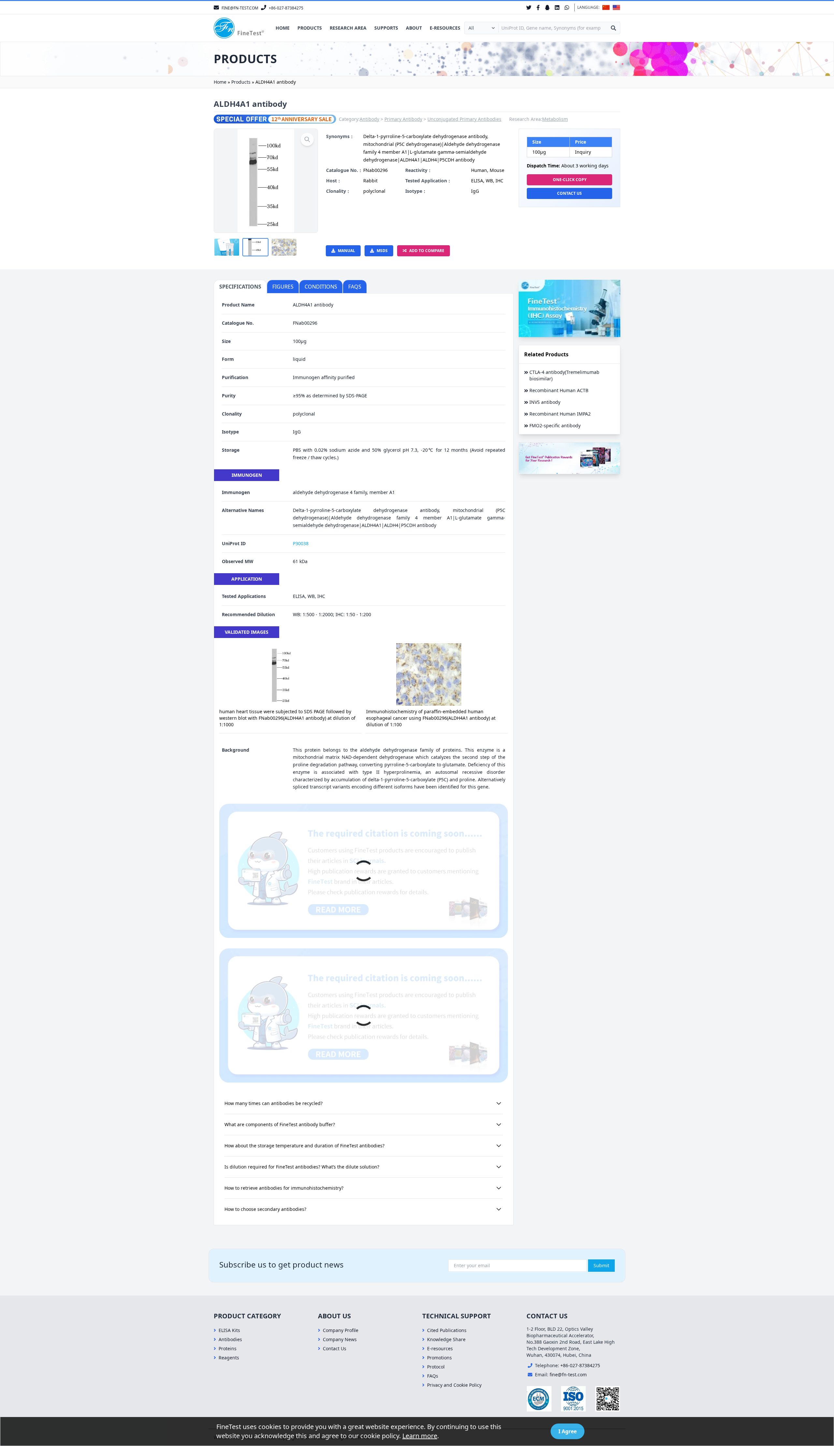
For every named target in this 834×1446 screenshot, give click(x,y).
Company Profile (340, 1330)
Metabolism (555, 119)
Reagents (229, 1357)
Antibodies (230, 1339)
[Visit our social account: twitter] (528, 7)
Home (283, 28)
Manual (346, 250)
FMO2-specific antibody (555, 425)
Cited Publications (447, 1330)
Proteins (228, 1348)
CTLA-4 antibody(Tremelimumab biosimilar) (564, 375)
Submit (601, 1265)
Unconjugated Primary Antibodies (464, 119)
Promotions (439, 1357)
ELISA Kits (229, 1330)
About (414, 28)
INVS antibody (544, 402)
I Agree (567, 1431)
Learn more (419, 1435)
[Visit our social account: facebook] (538, 7)
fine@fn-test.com (568, 1374)
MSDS (382, 250)
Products (309, 28)
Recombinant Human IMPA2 (560, 414)
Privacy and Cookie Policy (454, 1385)
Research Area (348, 28)
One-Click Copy (569, 179)
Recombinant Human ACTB (558, 390)
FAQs (432, 1376)
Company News (340, 1339)
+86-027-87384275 (580, 1365)
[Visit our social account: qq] (547, 7)
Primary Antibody (403, 119)
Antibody (369, 119)
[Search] (613, 28)
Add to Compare (426, 250)
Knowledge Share (446, 1339)
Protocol (436, 1367)
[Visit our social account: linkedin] (557, 7)
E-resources (445, 28)
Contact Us (569, 193)
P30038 (301, 543)
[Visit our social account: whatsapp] (567, 7)
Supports (386, 28)
